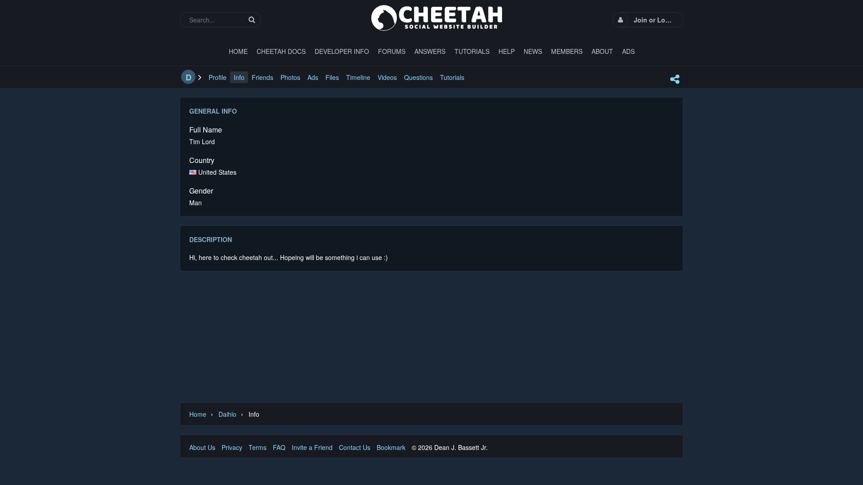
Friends (262, 77)
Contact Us (354, 447)
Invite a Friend (312, 447)
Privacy (232, 447)
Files (332, 77)
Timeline (358, 77)
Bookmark (391, 447)
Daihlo (227, 414)
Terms (258, 447)
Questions (418, 77)
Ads (312, 77)
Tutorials (452, 77)
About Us (202, 447)
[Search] (252, 19)
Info (239, 77)
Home (197, 414)
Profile (218, 77)
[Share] (674, 79)
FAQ (279, 447)
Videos (387, 77)
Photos (290, 77)
